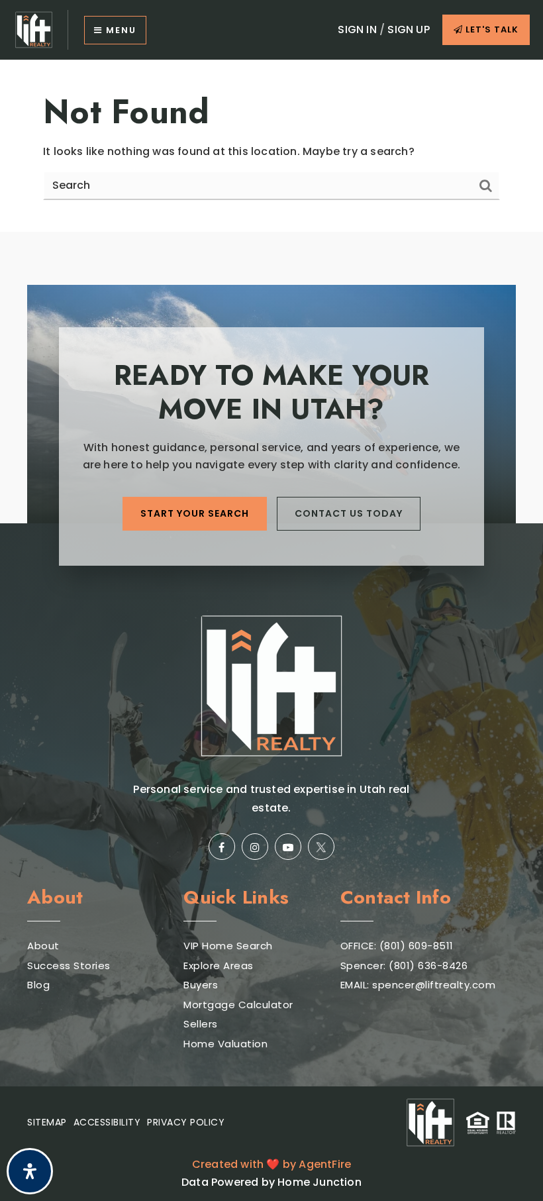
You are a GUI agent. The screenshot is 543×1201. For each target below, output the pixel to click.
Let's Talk (490, 29)
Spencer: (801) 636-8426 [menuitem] (404, 965)
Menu (119, 30)
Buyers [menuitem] (200, 985)
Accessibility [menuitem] (107, 1122)
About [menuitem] (43, 946)
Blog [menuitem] (38, 985)
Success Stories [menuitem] (69, 965)
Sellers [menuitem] (200, 1024)
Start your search (194, 513)
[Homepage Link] (33, 28)
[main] (271, 146)
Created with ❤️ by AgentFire (271, 1164)
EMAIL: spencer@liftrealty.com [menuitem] (418, 985)
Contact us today (349, 513)
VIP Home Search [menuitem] (228, 946)
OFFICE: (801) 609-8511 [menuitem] (397, 946)
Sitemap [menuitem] (47, 1122)
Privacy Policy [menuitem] (185, 1122)
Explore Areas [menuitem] (218, 965)
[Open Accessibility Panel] (30, 1171)
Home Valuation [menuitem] (225, 1044)
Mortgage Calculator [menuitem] (238, 1005)
